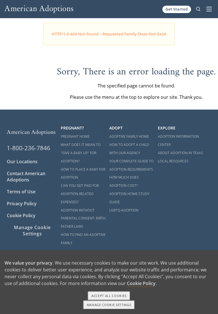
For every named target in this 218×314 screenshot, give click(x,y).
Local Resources (173, 161)
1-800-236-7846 (28, 148)
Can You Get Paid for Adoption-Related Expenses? (80, 193)
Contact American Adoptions (26, 176)
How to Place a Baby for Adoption (83, 173)
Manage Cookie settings (109, 305)
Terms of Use (21, 192)
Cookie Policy (21, 215)
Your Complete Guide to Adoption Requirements (131, 165)
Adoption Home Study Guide (129, 197)
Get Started (176, 9)
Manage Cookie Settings (32, 230)
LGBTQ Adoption (124, 210)
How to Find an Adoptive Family (83, 238)
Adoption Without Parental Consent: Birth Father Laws (83, 218)
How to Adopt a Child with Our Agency (129, 148)
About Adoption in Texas (180, 152)
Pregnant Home (75, 136)
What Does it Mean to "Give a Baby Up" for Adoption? (80, 153)
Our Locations (22, 161)
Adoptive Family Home (129, 136)
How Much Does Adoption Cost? (124, 181)
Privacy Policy (22, 203)
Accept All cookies (109, 296)
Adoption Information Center (178, 140)
